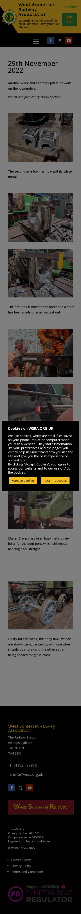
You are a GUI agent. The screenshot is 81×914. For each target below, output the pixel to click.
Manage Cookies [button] (23, 481)
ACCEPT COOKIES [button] (55, 481)
